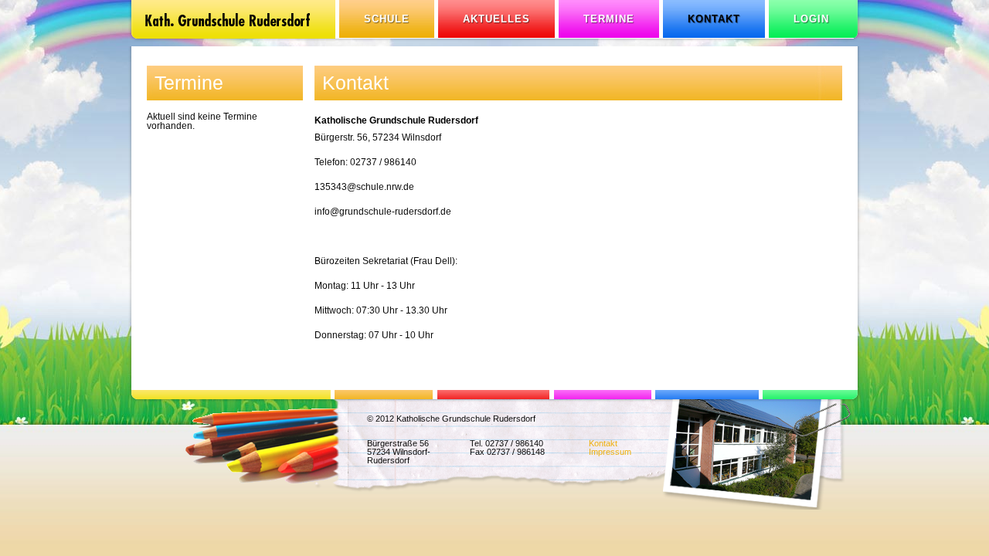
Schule (387, 19)
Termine (608, 19)
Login (811, 19)
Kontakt (603, 443)
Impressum (610, 451)
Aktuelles (496, 19)
